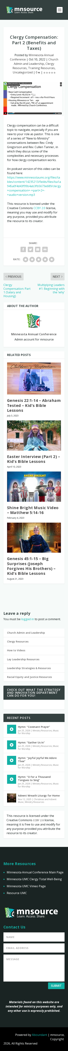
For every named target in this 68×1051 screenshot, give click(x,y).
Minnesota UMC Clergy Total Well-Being (34, 879)
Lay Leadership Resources (23, 659)
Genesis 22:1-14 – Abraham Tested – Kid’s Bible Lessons (34, 405)
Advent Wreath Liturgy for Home (39, 795)
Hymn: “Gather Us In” (31, 742)
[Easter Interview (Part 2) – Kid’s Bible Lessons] (34, 435)
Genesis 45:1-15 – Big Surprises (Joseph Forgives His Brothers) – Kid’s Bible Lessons (31, 566)
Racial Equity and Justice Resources (29, 677)
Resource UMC (17, 893)
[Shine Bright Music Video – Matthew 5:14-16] (34, 487)
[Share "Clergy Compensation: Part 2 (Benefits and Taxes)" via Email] (37, 249)
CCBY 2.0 (39, 208)
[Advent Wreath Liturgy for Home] (11, 797)
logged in (27, 619)
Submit (56, 986)
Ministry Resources (42, 730)
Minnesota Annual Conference (34, 334)
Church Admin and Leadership (26, 632)
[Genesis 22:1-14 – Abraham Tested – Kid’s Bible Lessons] (34, 378)
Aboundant (39, 1035)
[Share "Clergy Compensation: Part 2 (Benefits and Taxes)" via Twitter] (30, 249)
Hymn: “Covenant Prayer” (34, 727)
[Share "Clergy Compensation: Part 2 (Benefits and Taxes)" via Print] (45, 249)
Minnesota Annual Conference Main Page (35, 872)
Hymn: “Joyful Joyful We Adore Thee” (37, 759)
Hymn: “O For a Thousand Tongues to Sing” (34, 778)
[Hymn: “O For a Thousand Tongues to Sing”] (11, 779)
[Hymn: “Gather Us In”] (11, 744)
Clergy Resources (17, 641)
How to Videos (16, 650)
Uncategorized (23, 72)
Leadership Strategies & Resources (29, 668)
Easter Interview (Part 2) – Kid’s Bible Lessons (33, 459)
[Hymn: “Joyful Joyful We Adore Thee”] (11, 760)
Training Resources (41, 68)
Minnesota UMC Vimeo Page (26, 886)
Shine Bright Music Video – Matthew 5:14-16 (33, 510)
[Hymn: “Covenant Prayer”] (11, 729)
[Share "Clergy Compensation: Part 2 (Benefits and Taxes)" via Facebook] (23, 249)
